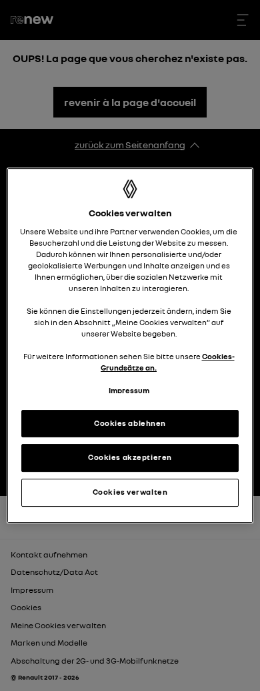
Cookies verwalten (130, 492)
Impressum (129, 391)
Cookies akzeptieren (130, 458)
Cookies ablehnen (130, 423)
